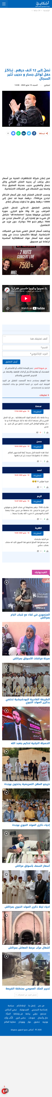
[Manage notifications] (6, 1090)
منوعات (31, 1018)
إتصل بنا (31, 1006)
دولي (35, 1014)
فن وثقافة (18, 1014)
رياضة (27, 1014)
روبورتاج (21, 1022)
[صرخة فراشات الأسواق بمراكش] (26, 639)
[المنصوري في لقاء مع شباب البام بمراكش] (26, 595)
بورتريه (45, 1022)
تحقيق (37, 1022)
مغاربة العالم (10, 1022)
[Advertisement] (26, 40)
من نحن (41, 1006)
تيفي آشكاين (11, 1010)
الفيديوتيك (24, 1010)
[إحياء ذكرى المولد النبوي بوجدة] (26, 805)
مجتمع (43, 1014)
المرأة (8, 1014)
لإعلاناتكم (21, 1006)
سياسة (11, 1006)
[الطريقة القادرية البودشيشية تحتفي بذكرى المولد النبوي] (26, 679)
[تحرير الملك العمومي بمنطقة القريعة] (26, 969)
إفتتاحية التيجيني (39, 1010)
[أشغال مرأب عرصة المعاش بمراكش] (26, 928)
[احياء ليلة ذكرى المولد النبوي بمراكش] (26, 887)
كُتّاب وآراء (8, 1018)
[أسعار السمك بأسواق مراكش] (26, 846)
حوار (29, 1022)
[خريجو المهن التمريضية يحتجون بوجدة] (26, 764)
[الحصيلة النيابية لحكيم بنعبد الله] (26, 723)
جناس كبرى (21, 1018)
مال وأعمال (43, 1018)
